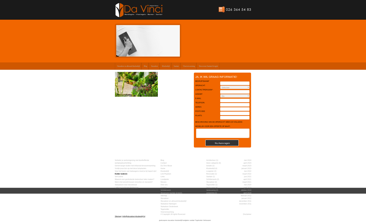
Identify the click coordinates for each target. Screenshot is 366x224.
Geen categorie (212, 163)
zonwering (210, 193)
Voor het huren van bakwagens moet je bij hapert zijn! (135, 171)
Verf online (119, 177)
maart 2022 (246, 174)
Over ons (164, 185)
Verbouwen (210, 187)
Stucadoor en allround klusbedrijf (128, 66)
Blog (145, 66)
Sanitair (176, 66)
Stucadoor (154, 66)
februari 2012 (246, 196)
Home (163, 168)
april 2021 (247, 179)
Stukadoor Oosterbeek (169, 207)
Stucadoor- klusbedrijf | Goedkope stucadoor (139, 10)
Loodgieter (165, 179)
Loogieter (210, 171)
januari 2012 (246, 198)
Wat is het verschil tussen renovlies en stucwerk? (134, 182)
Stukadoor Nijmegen (169, 204)
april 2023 (247, 163)
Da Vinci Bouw (166, 166)
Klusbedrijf (166, 66)
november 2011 (245, 204)
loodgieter (185, 220)
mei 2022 (247, 171)
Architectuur (211, 160)
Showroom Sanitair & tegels (208, 66)
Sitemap (164, 196)
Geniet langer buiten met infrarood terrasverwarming (135, 166)
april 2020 (247, 187)
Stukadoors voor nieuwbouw (126, 185)
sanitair (192, 220)
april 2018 (247, 193)
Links (163, 177)
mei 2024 (247, 160)
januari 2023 (246, 168)
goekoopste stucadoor (167, 220)
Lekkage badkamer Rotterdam (126, 187)
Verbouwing (211, 190)
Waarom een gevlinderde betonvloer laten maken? (134, 179)
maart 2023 (246, 166)
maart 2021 (246, 182)
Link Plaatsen (166, 174)
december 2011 (245, 201)
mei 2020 (247, 185)
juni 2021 (247, 177)
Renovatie (210, 174)
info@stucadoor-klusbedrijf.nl (134, 216)
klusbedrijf (178, 220)
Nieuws (163, 182)
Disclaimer (247, 214)
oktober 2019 (246, 190)
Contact (164, 163)
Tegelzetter (165, 209)
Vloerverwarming (189, 66)
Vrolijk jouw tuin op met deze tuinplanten (130, 168)
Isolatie (209, 166)
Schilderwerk (166, 190)
